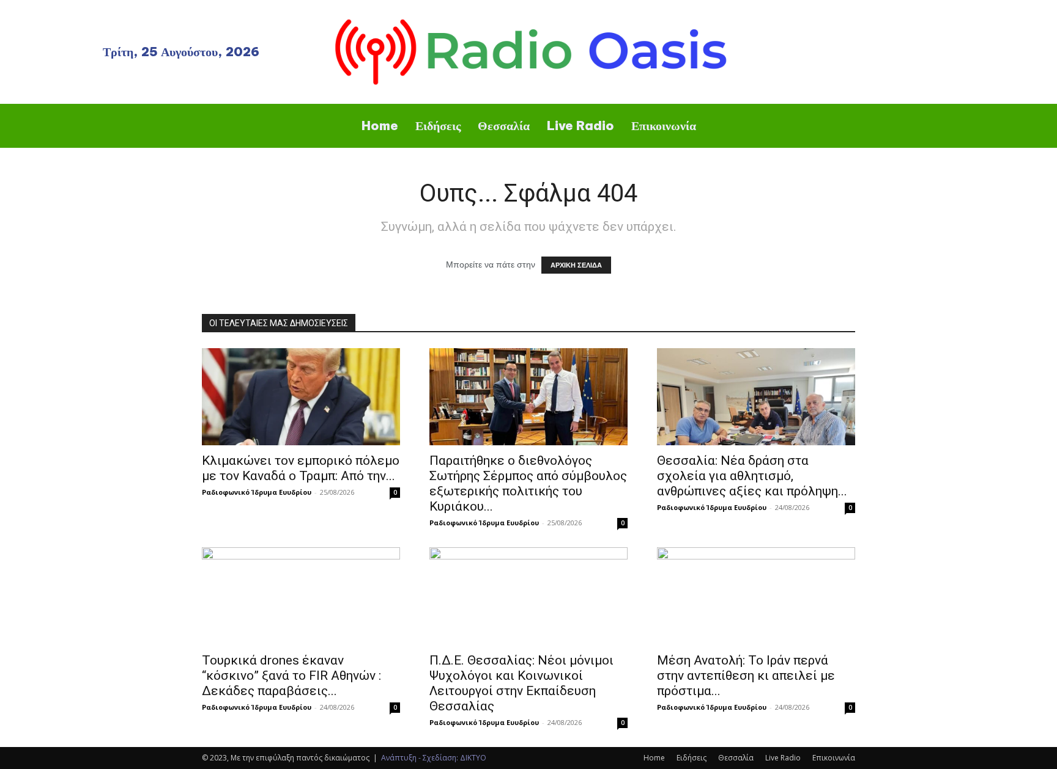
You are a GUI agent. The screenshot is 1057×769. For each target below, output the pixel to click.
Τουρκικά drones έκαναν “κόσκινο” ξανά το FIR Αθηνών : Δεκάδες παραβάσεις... (291, 675)
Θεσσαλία (736, 758)
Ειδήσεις (692, 758)
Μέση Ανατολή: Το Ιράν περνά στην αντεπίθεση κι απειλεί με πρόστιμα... (746, 675)
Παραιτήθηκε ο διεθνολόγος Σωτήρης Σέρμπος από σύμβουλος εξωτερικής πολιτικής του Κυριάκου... (528, 483)
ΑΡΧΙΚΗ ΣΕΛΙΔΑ (576, 265)
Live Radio (783, 758)
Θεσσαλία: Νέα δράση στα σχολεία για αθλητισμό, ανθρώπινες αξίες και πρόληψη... (752, 475)
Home (654, 758)
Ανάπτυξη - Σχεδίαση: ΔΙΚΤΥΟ (433, 758)
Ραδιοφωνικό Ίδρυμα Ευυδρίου (256, 492)
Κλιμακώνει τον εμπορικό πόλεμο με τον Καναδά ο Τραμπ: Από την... (300, 468)
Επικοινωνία (833, 758)
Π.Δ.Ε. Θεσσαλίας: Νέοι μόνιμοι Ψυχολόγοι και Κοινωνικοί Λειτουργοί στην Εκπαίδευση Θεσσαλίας (521, 683)
